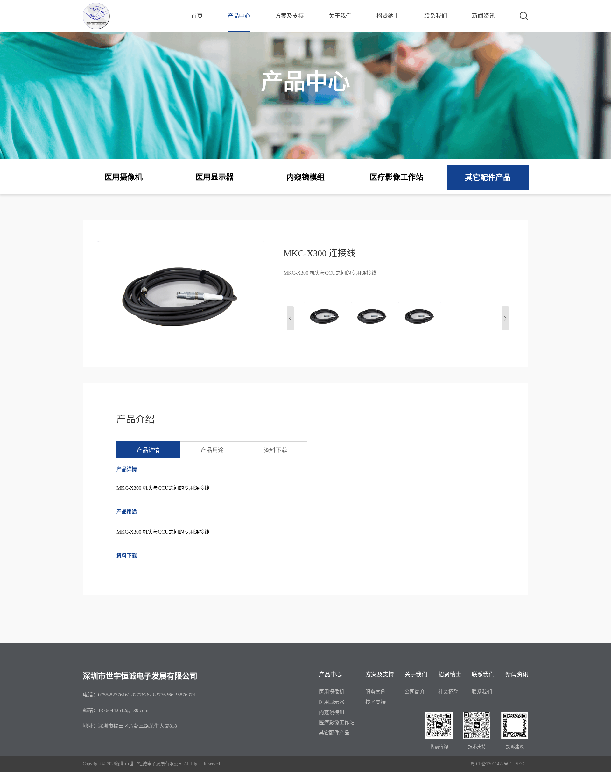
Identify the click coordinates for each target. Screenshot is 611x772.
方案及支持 (289, 16)
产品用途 (212, 450)
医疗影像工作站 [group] (396, 177)
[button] (505, 318)
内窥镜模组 (331, 712)
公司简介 (414, 692)
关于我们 (340, 16)
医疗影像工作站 (337, 722)
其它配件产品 (334, 732)
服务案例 (375, 692)
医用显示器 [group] (214, 177)
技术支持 (375, 702)
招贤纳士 (387, 16)
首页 (197, 16)
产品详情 (148, 450)
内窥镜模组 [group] (305, 177)
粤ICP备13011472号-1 (491, 763)
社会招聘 (448, 692)
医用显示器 (331, 702)
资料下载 (275, 450)
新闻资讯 (483, 16)
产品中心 (239, 16)
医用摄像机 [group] (123, 177)
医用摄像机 (331, 692)
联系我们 (435, 16)
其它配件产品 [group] (488, 177)
